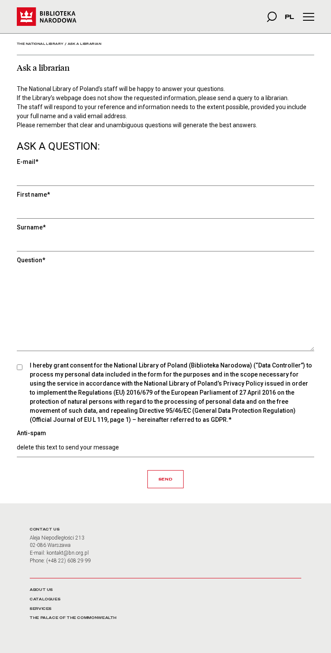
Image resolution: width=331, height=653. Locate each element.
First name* (33, 194)
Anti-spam (31, 433)
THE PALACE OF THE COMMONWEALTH (73, 617)
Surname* (31, 227)
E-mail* (27, 161)
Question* (31, 260)
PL (289, 17)
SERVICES (41, 608)
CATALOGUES (45, 599)
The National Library (40, 44)
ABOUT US (41, 589)
